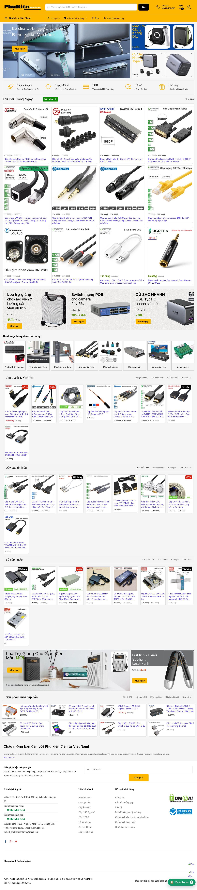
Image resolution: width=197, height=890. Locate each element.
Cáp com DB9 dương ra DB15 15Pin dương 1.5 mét (180, 724)
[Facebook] (5, 842)
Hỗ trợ (138, 85)
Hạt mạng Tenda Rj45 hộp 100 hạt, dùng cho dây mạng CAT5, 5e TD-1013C (34, 708)
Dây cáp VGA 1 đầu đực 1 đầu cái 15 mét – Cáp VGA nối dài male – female (179, 414)
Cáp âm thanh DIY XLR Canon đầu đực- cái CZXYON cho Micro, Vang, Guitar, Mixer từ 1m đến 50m (121, 220)
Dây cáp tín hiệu (86, 367)
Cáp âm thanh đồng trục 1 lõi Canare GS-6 (98, 412)
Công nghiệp (183, 367)
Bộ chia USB (141, 697)
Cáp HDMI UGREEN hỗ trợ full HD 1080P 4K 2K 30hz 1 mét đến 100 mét (152, 414)
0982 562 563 (16, 810)
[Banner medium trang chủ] (34, 309)
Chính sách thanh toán (125, 822)
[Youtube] (15, 842)
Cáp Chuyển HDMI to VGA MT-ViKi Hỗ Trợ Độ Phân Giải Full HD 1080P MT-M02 (15, 545)
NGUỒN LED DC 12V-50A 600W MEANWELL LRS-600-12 (15, 637)
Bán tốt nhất (163, 559)
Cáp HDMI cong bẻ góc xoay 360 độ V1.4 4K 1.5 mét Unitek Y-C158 (16, 414)
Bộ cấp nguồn (134, 367)
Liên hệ (118, 807)
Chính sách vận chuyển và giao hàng (132, 817)
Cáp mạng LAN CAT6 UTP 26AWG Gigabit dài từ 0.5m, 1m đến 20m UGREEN (15, 504)
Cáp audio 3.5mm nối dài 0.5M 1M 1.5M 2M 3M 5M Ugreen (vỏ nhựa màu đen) (98, 504)
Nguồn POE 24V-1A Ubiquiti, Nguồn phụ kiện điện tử (15, 596)
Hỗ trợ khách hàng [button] (75, 18)
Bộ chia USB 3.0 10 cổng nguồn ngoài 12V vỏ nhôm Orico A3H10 (32, 726)
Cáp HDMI (127, 697)
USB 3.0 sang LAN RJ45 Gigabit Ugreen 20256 (129, 707)
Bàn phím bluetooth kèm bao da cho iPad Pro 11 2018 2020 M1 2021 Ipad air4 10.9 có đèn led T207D (83, 726)
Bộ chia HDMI (85, 827)
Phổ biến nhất (172, 377)
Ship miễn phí (24, 85)
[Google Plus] (10, 842)
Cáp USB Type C (86, 812)
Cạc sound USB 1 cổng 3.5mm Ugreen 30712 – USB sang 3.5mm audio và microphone (122, 281)
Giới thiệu (119, 797)
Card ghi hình (84, 802)
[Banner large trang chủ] (66, 670)
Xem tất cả (189, 99)
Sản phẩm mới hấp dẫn (22, 697)
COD (95, 85)
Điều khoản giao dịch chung (128, 812)
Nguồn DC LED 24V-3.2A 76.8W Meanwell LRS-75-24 (153, 596)
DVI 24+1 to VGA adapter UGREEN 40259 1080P (16, 453)
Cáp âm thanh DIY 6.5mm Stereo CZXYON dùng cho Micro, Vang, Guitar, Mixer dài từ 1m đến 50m (73, 220)
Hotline (165, 5)
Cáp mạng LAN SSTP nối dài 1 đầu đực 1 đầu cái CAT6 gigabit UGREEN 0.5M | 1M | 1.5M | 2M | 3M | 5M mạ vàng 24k (25, 220)
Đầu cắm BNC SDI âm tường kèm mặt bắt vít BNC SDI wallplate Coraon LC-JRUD (25, 280)
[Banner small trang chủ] (162, 37)
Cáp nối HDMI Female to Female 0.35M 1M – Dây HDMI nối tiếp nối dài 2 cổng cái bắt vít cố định (43, 504)
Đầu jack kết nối (110, 367)
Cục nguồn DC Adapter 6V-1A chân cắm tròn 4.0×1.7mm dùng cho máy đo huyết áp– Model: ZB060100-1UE (98, 596)
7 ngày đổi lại (62, 85)
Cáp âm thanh (84, 807)
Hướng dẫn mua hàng (125, 827)
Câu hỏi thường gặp (124, 802)
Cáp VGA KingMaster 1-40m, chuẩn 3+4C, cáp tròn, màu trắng (179, 504)
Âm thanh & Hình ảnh (20, 377)
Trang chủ (55, 18)
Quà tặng (173, 85)
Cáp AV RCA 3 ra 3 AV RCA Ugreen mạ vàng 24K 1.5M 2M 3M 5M (72, 280)
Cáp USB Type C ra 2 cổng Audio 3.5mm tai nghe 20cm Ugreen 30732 (69, 504)
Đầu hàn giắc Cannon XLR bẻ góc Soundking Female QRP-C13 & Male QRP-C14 (25, 160)
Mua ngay (20, 49)
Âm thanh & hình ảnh (14, 367)
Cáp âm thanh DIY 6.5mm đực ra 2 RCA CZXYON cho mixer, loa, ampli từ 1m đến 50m (43, 414)
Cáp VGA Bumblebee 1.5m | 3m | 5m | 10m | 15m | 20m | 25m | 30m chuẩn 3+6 (70, 414)
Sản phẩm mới (141, 377)
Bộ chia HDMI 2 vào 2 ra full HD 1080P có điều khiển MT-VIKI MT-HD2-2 (82, 708)
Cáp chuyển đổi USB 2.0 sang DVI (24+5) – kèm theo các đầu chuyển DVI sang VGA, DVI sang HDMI (125, 503)
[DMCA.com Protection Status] (181, 798)
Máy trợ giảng (156, 697)
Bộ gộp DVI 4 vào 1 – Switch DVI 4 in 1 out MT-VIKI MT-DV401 (121, 160)
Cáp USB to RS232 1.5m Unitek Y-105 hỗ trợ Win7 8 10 (131, 724)
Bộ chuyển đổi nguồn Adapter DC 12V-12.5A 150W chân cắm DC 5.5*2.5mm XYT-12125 (124, 596)
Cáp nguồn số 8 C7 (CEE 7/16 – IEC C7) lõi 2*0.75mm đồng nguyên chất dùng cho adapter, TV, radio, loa (43, 596)
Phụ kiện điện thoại (38, 367)
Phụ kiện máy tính (62, 367)
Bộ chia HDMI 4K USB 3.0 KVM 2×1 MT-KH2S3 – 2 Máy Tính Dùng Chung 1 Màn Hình (180, 708)
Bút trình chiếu (85, 797)
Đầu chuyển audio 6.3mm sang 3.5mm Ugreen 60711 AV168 (169, 281)
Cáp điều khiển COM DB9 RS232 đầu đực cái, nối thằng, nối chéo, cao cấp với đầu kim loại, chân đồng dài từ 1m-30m (152, 504)
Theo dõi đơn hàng (115, 18)
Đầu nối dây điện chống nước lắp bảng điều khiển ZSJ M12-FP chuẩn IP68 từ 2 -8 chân (72, 160)
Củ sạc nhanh (84, 822)
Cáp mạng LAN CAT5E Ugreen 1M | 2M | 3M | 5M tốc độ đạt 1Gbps (169, 219)
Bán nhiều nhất (157, 377)
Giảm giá (172, 468)
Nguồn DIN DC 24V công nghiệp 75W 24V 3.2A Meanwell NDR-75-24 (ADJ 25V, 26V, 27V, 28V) (180, 596)
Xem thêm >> (9, 757)
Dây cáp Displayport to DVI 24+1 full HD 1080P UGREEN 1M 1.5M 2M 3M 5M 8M (169, 160)
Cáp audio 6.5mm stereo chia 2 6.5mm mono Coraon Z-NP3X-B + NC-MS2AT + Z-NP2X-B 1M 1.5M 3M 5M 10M (125, 414)
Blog (97, 18)
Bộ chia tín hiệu (159, 367)
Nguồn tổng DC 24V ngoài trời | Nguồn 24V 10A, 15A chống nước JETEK (69, 596)
